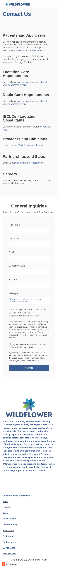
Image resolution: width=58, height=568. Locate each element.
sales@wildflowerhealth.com (29, 162)
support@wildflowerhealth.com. (28, 50)
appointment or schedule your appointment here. (25, 83)
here (22, 183)
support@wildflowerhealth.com (24, 315)
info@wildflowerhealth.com (28, 145)
